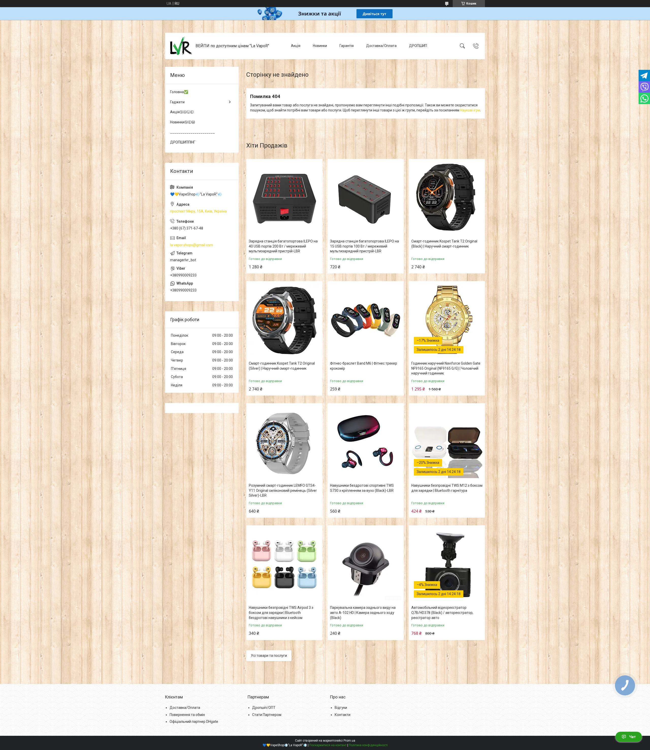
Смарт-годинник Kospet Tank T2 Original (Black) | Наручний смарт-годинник (444, 243)
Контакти (342, 715)
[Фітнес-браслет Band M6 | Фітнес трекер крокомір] (365, 320)
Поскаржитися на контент (328, 745)
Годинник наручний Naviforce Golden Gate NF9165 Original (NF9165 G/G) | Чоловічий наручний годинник (445, 368)
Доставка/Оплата (381, 46)
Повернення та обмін (187, 715)
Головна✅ (179, 92)
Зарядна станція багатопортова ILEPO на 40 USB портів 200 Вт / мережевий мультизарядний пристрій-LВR (283, 246)
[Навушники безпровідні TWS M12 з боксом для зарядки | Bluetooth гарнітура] (446, 442)
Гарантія (346, 46)
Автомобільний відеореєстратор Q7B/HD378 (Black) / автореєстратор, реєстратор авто (442, 612)
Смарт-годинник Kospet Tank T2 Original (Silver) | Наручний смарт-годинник (282, 365)
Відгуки (341, 708)
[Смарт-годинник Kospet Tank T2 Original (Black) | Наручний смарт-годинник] (446, 198)
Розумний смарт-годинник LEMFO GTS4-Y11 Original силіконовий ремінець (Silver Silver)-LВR (283, 490)
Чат (632, 737)
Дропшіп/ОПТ (263, 708)
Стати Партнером (266, 715)
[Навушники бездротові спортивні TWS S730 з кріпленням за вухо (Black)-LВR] (365, 442)
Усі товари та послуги (269, 656)
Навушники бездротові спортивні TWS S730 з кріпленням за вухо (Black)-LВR (362, 488)
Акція (295, 46)
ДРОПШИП (418, 46)
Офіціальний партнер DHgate (194, 722)
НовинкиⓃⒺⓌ (182, 122)
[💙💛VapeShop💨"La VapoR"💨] (181, 46)
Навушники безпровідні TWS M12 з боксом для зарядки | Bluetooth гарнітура (446, 488)
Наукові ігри (470, 110)
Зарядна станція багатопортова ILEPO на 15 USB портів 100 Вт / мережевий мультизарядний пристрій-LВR (364, 246)
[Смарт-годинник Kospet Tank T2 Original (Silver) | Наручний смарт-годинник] (284, 320)
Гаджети (177, 102)
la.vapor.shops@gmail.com (191, 245)
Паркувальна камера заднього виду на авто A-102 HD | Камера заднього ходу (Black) (363, 612)
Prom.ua (349, 740)
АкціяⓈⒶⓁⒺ (182, 112)
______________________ (192, 132)
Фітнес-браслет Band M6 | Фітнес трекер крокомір (363, 365)
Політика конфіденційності (368, 745)
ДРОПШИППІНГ (182, 142)
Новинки (320, 46)
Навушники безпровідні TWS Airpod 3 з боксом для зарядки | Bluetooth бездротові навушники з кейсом (281, 612)
